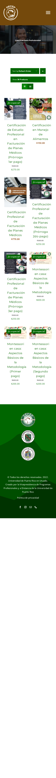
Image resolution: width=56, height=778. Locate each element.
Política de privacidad (28, 497)
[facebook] (20, 507)
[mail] (30, 507)
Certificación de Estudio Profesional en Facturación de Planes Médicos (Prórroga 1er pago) (16, 144)
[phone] (36, 507)
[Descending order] (43, 71)
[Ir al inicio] (10, 12)
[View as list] (30, 86)
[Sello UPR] (28, 447)
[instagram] (25, 507)
